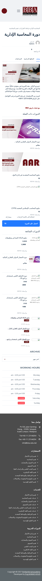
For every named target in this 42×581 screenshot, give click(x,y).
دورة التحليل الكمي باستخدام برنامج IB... (17, 277)
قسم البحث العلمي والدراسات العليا (25, 469)
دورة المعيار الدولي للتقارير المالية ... (27, 141)
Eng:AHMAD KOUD (32, 574)
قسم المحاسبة (13, 28)
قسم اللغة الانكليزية (29, 550)
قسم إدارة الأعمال (30, 456)
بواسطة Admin (35, 148)
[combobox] (21, 359)
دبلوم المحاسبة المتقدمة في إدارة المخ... (26, 175)
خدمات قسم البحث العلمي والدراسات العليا (22, 508)
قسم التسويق (32, 466)
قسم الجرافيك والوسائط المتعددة (25, 475)
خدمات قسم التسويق (29, 504)
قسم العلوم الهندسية (29, 482)
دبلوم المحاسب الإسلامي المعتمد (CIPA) (26, 208)
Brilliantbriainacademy (31, 572)
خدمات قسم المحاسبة (29, 498)
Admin (31, 44)
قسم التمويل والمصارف (28, 463)
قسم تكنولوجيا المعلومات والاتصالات (24, 479)
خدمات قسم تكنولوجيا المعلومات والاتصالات (22, 517)
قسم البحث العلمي (30, 546)
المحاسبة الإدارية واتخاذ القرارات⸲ (29, 28)
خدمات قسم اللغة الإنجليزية (27, 511)
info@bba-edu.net (29, 443)
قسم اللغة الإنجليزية (29, 472)
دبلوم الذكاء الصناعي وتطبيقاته (16, 238)
